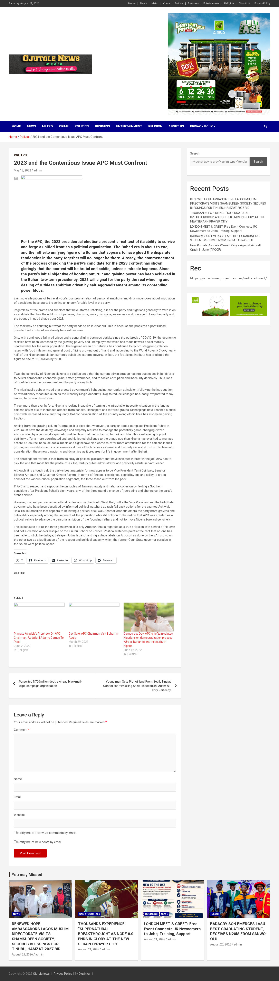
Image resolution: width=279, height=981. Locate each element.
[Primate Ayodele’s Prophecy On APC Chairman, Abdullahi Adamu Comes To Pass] (39, 617)
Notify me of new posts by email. (39, 842)
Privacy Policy (262, 3)
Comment (22, 730)
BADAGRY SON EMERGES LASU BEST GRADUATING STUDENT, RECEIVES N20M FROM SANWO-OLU (238, 931)
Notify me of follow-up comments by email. (46, 833)
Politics (179, 3)
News (143, 3)
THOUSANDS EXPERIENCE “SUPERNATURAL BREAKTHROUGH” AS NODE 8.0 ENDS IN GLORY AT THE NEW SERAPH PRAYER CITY (227, 217)
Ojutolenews (41, 973)
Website (19, 815)
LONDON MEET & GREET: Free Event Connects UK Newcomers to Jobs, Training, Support (172, 928)
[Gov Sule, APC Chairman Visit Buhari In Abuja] (94, 617)
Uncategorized (89, 914)
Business (193, 3)
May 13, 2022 (22, 170)
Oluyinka (84, 973)
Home (131, 3)
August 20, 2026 (220, 944)
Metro (155, 3)
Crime (166, 3)
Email (17, 797)
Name (18, 779)
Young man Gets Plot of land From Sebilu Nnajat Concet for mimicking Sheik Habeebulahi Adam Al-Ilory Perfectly (137, 686)
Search (195, 153)
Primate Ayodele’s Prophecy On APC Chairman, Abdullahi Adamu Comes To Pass (39, 637)
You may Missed (27, 874)
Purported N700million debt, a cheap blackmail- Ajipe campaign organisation (50, 684)
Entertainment (211, 3)
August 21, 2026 (22, 954)
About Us (244, 3)
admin (37, 170)
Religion (229, 3)
